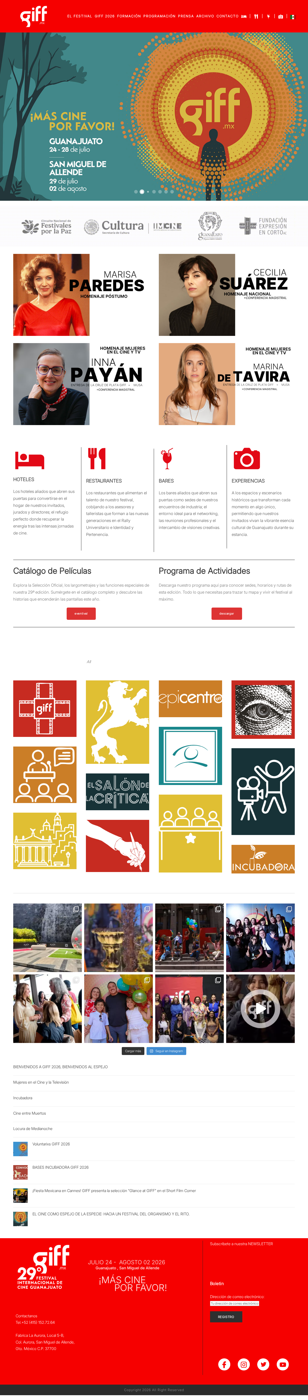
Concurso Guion (117, 839)
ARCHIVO (205, 16)
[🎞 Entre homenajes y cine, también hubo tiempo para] (47, 1008)
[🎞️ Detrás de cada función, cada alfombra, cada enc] (189, 938)
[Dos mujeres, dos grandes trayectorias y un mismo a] (189, 1008)
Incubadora (263, 852)
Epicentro (190, 692)
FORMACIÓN (129, 16)
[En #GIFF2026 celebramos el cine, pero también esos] (47, 938)
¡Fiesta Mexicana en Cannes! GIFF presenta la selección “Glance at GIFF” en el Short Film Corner (114, 1190)
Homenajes (45, 702)
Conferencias (44, 768)
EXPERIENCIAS (248, 481)
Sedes (45, 834)
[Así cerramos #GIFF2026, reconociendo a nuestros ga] (260, 938)
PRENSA (186, 16)
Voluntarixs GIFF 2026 (51, 1144)
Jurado (190, 827)
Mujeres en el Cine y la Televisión (41, 1082)
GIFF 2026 (105, 16)
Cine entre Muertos (29, 1113)
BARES (166, 481)
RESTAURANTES (104, 481)
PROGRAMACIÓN (159, 16)
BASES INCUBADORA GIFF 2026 (60, 1167)
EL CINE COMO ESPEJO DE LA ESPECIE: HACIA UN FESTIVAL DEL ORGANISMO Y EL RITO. (111, 1214)
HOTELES (23, 479)
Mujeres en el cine (190, 749)
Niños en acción (263, 785)
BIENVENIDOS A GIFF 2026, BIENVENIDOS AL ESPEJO (60, 1066)
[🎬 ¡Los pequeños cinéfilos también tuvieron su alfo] (118, 1008)
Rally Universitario (117, 715)
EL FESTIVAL (79, 16)
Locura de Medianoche (32, 1128)
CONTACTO (228, 16)
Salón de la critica (117, 785)
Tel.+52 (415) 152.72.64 (35, 1322)
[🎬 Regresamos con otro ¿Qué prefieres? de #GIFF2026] (260, 1008)
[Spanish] (293, 18)
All (89, 661)
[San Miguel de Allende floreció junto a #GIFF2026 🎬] (118, 938)
